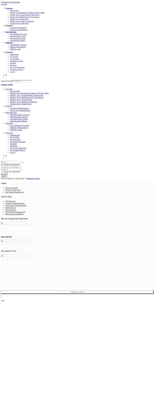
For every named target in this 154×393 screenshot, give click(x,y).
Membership (11, 113)
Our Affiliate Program (19, 125)
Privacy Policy (11, 188)
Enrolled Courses (17, 142)
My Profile (14, 137)
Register (9, 106)
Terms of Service (12, 190)
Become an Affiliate (14, 214)
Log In (13, 152)
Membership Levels (18, 117)
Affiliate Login (16, 130)
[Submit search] (23, 162)
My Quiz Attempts (18, 148)
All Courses (15, 91)
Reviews (13, 146)
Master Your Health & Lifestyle (23, 102)
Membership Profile (19, 119)
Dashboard (15, 135)
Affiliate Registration (19, 128)
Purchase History (17, 150)
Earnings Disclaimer (14, 192)
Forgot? (4, 174)
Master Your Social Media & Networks (26, 95)
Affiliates (9, 123)
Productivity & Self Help (20, 104)
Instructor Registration (20, 110)
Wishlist (13, 144)
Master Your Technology (21, 100)
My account (15, 140)
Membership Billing (18, 121)
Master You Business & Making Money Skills (29, 93)
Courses (9, 89)
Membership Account (20, 115)
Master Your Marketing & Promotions (26, 98)
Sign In (4, 176)
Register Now (33, 178)
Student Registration (19, 108)
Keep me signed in (12, 172)
